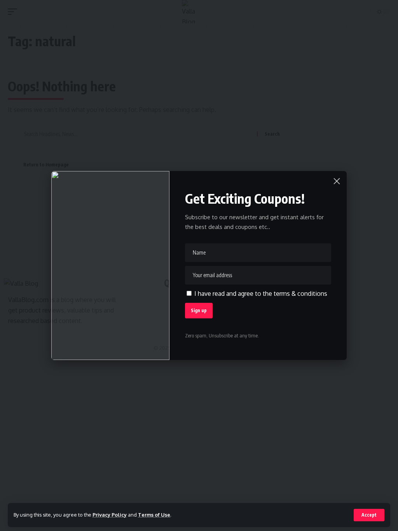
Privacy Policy (110, 515)
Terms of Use (154, 515)
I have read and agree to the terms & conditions (260, 293)
